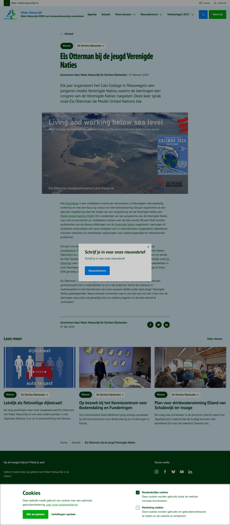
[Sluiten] (148, 247)
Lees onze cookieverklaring (61, 504)
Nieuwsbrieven (97, 270)
